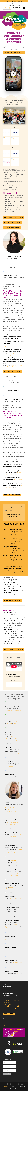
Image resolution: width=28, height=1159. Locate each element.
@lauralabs (8, 809)
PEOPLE (11, 887)
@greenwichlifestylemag (10, 811)
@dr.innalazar (13, 346)
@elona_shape (13, 939)
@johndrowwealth (9, 853)
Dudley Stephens (18, 820)
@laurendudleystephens (12, 822)
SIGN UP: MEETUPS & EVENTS (14, 52)
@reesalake (9, 723)
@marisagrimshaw (13, 778)
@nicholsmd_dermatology (11, 740)
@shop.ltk (15, 723)
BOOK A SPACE (9, 1014)
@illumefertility (17, 926)
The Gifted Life (12, 898)
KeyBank (7, 939)
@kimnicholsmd (14, 738)
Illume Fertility (17, 924)
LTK (13, 721)
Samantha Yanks (14, 860)
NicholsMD (13, 736)
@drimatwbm (14, 367)
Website (12, 345)
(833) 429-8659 (6, 1000)
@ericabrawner (13, 355)
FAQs (5, 1025)
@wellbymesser (18, 365)
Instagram (5, 474)
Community (6, 1023)
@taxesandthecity (15, 836)
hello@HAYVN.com (7, 1004)
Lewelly (17, 765)
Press (5, 1020)
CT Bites (19, 973)
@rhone (7, 778)
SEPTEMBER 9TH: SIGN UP (12, 222)
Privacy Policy (6, 1086)
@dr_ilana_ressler (9, 926)
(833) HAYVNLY (15, 1000)
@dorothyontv (18, 710)
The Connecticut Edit (17, 862)
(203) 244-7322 (6, 1002)
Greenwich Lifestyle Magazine (12, 807)
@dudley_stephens (9, 824)
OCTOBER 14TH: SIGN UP (12, 227)
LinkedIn (7, 346)
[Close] (26, 1)
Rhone (17, 776)
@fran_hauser (18, 753)
